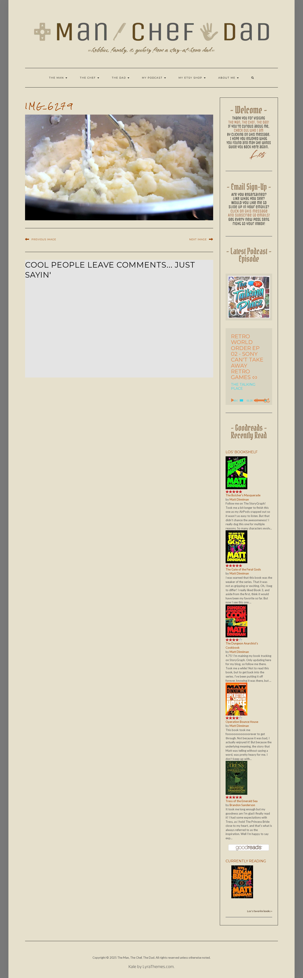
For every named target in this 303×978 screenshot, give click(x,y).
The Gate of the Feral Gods (243, 569)
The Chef (88, 77)
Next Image (198, 239)
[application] (249, 400)
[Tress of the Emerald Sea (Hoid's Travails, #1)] (236, 777)
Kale (132, 967)
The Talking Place (243, 386)
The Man (57, 77)
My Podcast (153, 77)
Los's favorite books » (259, 910)
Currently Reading (246, 861)
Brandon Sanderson (242, 805)
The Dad (119, 77)
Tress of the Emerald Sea (242, 801)
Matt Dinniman (239, 499)
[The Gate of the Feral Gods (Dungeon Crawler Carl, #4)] (236, 546)
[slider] (241, 400)
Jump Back (265, 400)
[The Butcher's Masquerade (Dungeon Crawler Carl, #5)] (236, 472)
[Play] (232, 400)
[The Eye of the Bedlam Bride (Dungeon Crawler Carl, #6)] (242, 881)
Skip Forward (268, 400)
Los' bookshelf (242, 452)
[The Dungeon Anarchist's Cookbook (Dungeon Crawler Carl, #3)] (236, 620)
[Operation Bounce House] (236, 698)
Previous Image (43, 239)
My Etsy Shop (191, 77)
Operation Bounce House (242, 722)
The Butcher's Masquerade (243, 495)
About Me (227, 77)
